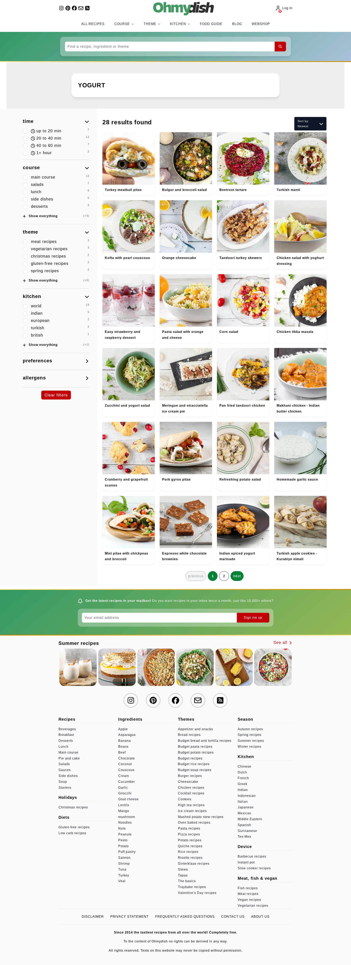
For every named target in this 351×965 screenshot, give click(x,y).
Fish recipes (248, 888)
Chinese (244, 766)
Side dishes (68, 776)
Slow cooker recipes (254, 868)
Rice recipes (188, 851)
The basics (187, 881)
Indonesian (247, 795)
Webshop (261, 24)
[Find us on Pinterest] (68, 8)
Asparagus (127, 734)
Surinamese (247, 831)
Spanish (244, 825)
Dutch (242, 772)
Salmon (124, 857)
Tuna (122, 869)
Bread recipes (189, 734)
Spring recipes (249, 734)
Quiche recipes (190, 846)
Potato (123, 846)
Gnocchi (125, 793)
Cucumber (126, 781)
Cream (123, 776)
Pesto (123, 840)
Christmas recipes (73, 807)
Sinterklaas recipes (193, 863)
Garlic (123, 787)
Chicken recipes (191, 787)
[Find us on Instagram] (61, 8)
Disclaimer (93, 916)
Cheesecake (188, 781)
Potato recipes (190, 840)
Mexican (244, 813)
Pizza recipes (189, 834)
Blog (237, 24)
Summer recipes (251, 740)
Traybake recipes (192, 887)
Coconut (125, 764)
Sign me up (253, 617)
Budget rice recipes (194, 764)
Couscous (126, 770)
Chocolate (126, 758)
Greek (242, 784)
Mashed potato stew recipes (200, 817)
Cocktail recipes (191, 793)
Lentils (123, 805)
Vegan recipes (249, 899)
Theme (150, 24)
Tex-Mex (244, 836)
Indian (243, 790)
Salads (64, 764)
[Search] (280, 46)
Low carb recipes (72, 833)
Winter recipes (249, 746)
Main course (68, 752)
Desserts (65, 740)
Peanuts (125, 834)
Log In (287, 8)
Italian (243, 801)
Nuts (122, 828)
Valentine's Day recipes (197, 893)
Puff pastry (127, 851)
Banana (124, 740)
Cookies (184, 799)
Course (122, 24)
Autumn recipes (250, 729)
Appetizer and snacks (195, 729)
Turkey (123, 875)
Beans (123, 746)
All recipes (93, 24)
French (243, 778)
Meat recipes (248, 894)
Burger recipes (190, 776)
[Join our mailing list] (81, 8)
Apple (123, 729)
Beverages (67, 729)
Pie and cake (69, 758)
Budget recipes (190, 758)
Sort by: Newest (303, 123)
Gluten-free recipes (74, 827)
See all (280, 642)
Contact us (233, 916)
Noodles (125, 822)
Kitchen (178, 24)
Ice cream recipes (192, 811)
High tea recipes (191, 805)
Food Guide (211, 24)
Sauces (64, 770)
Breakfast (66, 734)
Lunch (63, 746)
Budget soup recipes (194, 770)
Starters (64, 787)
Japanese (246, 807)
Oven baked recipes (194, 822)
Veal (122, 881)
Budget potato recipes (196, 752)
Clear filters (56, 395)
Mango (123, 811)
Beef (122, 752)
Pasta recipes (189, 828)
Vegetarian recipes (253, 905)
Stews (183, 869)
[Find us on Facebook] (74, 8)
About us (260, 916)
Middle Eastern (250, 819)
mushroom (126, 817)
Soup (62, 781)
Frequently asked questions (185, 916)
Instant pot (246, 862)
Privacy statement (129, 916)
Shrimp (124, 863)
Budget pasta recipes (195, 746)
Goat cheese (128, 799)
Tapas (183, 875)
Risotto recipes (190, 857)
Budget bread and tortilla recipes (204, 740)
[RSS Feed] (87, 8)
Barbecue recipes (252, 856)
